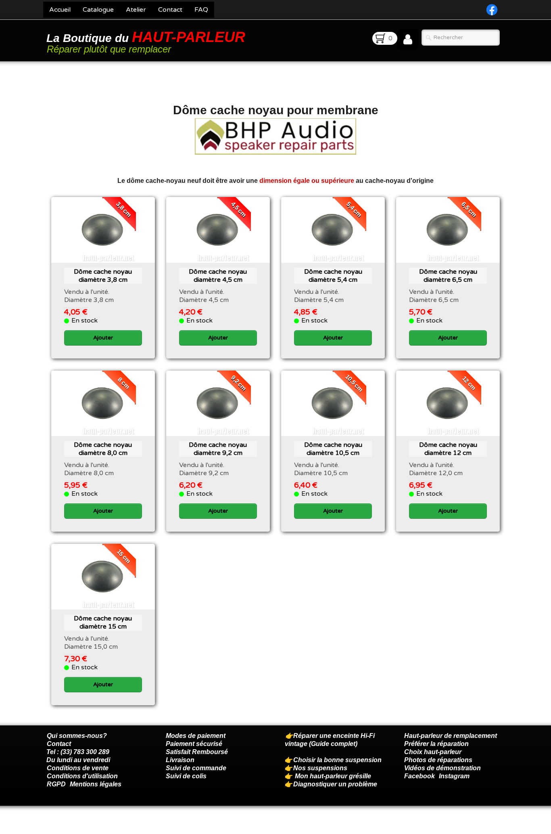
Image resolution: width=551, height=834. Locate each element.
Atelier (136, 10)
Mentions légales (95, 784)
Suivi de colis (186, 776)
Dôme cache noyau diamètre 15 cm (103, 622)
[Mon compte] (407, 39)
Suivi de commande (196, 768)
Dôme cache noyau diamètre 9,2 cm (218, 449)
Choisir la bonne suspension (337, 759)
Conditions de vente (78, 768)
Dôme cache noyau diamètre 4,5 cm (218, 276)
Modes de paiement (195, 735)
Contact (170, 10)
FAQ (201, 10)
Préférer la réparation (436, 743)
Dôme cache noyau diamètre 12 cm (448, 449)
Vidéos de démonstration (442, 768)
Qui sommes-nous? (77, 735)
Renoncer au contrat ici (81, 826)
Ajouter (103, 337)
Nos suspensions (320, 768)
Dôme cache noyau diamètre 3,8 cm (103, 276)
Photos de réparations (438, 759)
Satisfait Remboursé (197, 751)
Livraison (180, 759)
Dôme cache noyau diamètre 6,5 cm (448, 276)
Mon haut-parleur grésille (333, 776)
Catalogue (98, 10)
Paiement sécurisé (194, 743)
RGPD (56, 784)
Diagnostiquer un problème (335, 784)
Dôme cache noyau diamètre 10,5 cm (333, 449)
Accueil (60, 10)
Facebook (419, 776)
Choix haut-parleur (433, 751)
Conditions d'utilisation (82, 776)
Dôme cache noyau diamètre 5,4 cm (333, 276)
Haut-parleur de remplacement (450, 735)
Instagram (454, 776)
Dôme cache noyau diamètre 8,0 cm (103, 449)
